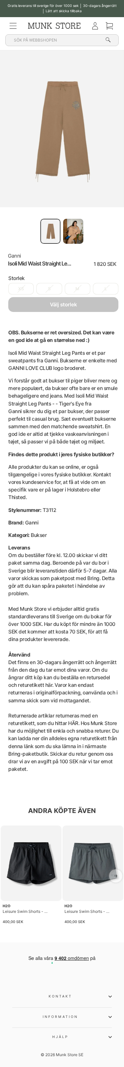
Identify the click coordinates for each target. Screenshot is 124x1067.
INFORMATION (60, 1017)
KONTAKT (60, 996)
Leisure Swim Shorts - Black (25, 911)
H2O (7, 906)
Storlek (16, 278)
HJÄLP (60, 1037)
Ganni (14, 256)
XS (21, 288)
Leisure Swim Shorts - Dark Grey (87, 911)
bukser (56, 381)
